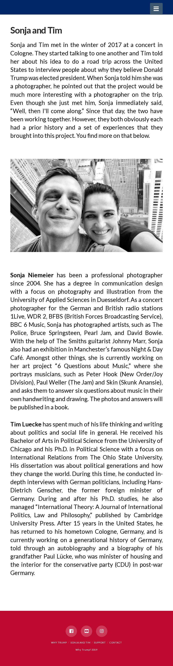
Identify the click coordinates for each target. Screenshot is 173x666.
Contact (115, 642)
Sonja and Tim (80, 642)
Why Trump (59, 642)
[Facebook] (71, 631)
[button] (156, 9)
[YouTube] (86, 631)
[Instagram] (101, 631)
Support (100, 642)
